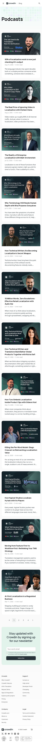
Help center (26, 683)
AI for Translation (6, 686)
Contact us (26, 680)
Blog (20, 3)
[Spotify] (18, 734)
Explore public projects (8, 696)
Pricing (4, 699)
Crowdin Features (7, 683)
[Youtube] (9, 734)
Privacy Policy (23, 654)
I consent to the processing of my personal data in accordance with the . (21, 653)
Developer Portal (27, 686)
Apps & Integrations (7, 693)
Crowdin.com (5, 713)
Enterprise (5, 702)
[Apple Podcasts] (15, 734)
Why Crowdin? (6, 680)
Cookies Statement (28, 716)
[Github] (12, 734)
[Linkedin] (6, 734)
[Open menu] (3, 3)
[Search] (39, 3)
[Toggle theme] (32, 729)
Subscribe (21, 658)
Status (24, 696)
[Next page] (33, 620)
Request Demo (6, 689)
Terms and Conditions (29, 713)
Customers (5, 719)
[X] (3, 734)
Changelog (26, 689)
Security (4, 722)
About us (4, 716)
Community (26, 693)
